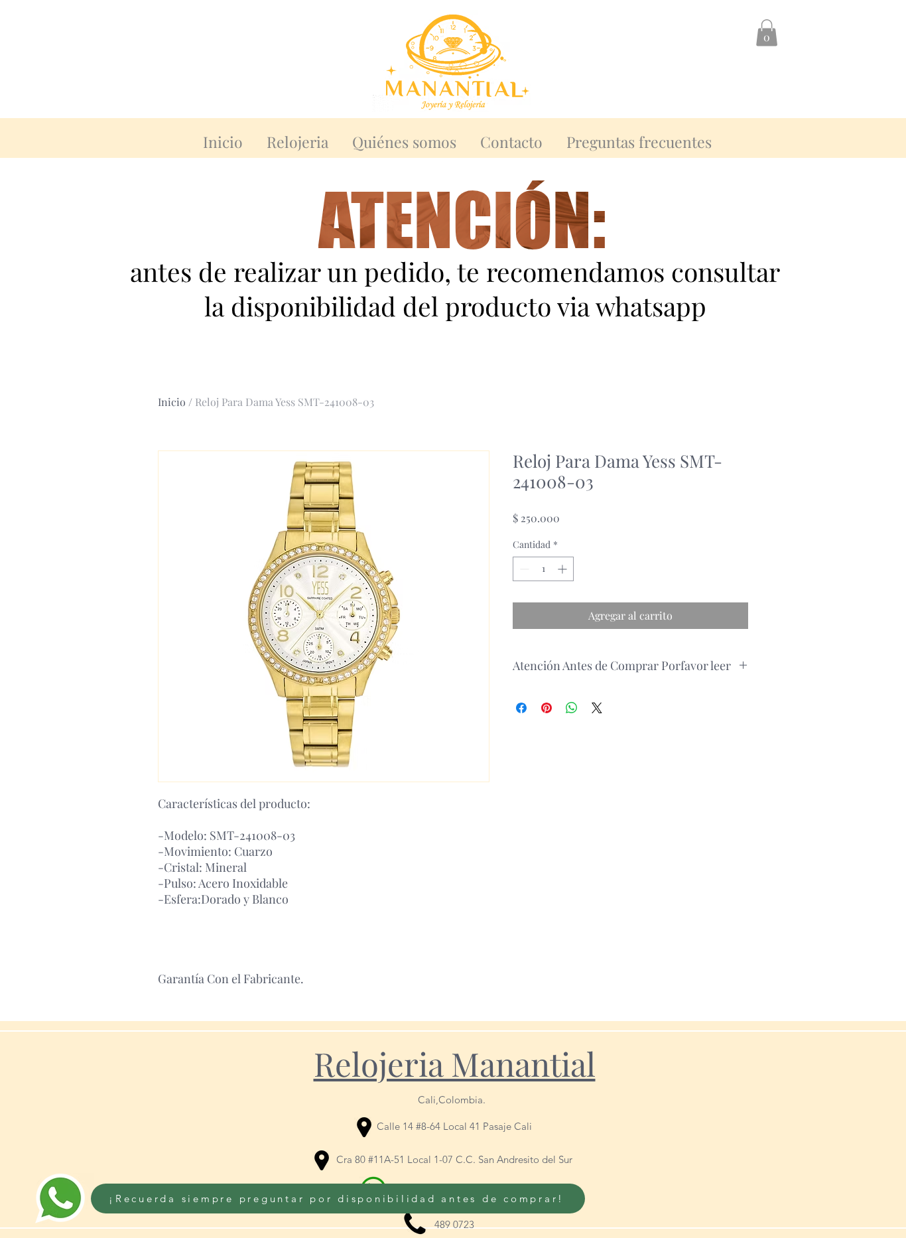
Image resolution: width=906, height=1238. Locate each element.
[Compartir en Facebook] (521, 708)
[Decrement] (523, 569)
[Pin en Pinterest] (546, 708)
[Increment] (563, 569)
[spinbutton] (543, 569)
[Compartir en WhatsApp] (572, 708)
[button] (766, 32)
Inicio (172, 402)
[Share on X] (597, 708)
